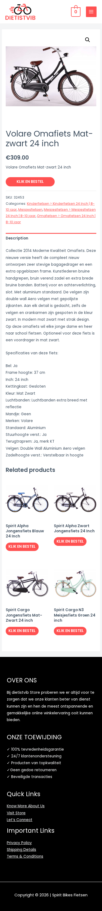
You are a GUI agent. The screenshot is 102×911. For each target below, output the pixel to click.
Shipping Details (21, 849)
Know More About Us (26, 806)
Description (17, 238)
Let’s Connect (19, 819)
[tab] (51, 238)
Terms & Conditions (25, 856)
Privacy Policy (19, 842)
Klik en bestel (30, 181)
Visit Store (16, 813)
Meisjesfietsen (30, 209)
